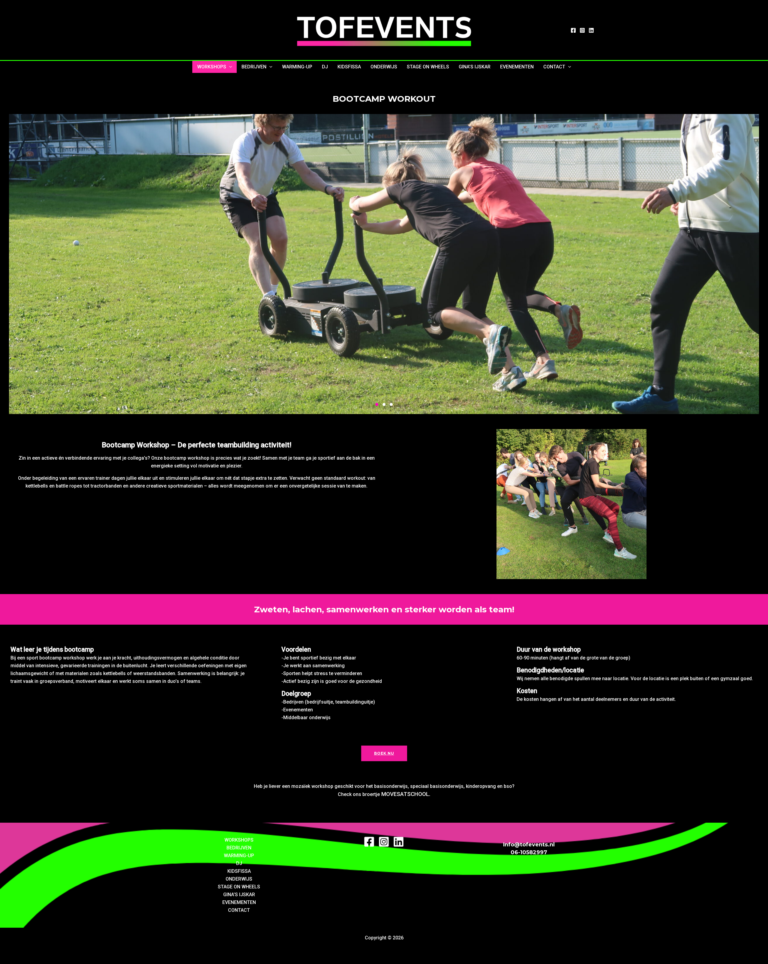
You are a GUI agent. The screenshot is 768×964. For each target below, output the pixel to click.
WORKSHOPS (211, 67)
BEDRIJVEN (254, 67)
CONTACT (554, 67)
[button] (229, 67)
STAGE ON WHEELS (428, 67)
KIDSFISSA (349, 67)
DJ (325, 67)
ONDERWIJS (383, 67)
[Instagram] (582, 30)
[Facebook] (573, 30)
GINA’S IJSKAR (474, 67)
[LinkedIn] (591, 30)
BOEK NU (384, 753)
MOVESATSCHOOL (405, 794)
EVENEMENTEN (517, 67)
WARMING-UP (297, 67)
